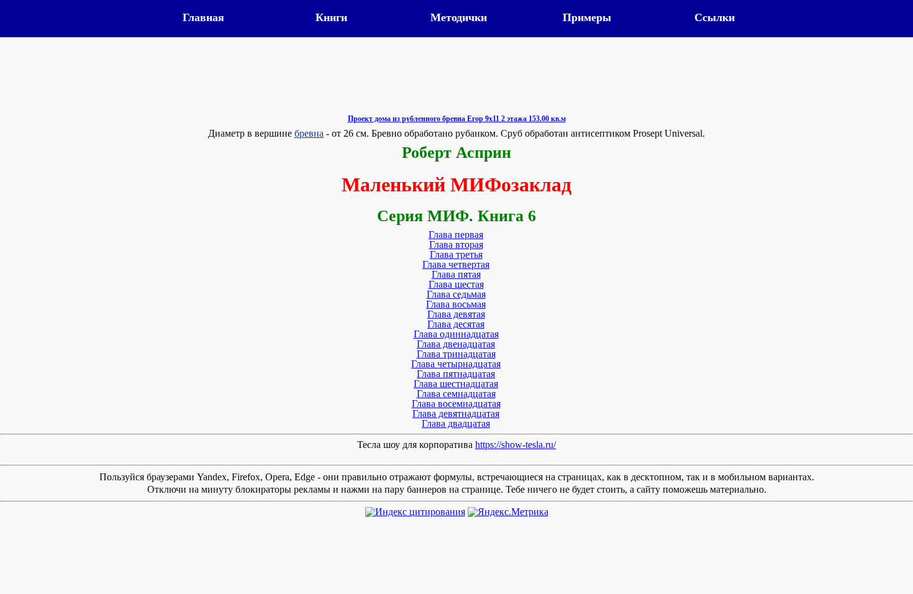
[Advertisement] (456, 85)
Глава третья (456, 254)
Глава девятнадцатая (455, 413)
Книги (331, 17)
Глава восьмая (456, 304)
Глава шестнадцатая (456, 383)
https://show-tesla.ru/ (515, 444)
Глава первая (456, 234)
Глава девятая (456, 314)
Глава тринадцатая (456, 354)
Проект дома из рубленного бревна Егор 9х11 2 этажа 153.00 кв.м (457, 118)
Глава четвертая (455, 264)
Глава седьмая (456, 294)
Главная (203, 17)
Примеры (587, 17)
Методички (458, 17)
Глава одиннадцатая (456, 334)
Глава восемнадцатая (456, 403)
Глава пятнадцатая (456, 373)
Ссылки (714, 17)
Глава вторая (456, 244)
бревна (309, 133)
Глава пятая (456, 274)
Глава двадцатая (456, 423)
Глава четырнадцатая (456, 364)
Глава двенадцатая (456, 344)
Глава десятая (455, 324)
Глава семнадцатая (456, 393)
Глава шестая (456, 284)
